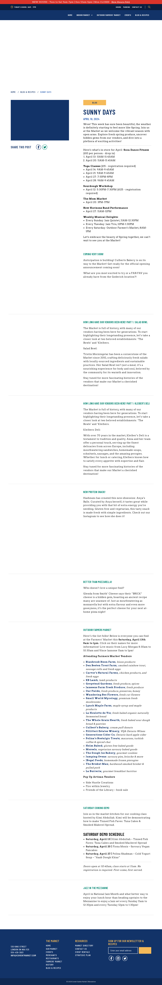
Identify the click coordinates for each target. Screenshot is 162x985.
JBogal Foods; (94, 760)
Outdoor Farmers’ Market (109, 15)
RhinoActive (92, 981)
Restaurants (52, 958)
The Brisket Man (97, 764)
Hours (118, 7)
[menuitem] (118, 7)
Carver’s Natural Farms (102, 672)
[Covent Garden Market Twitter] (44, 149)
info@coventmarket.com (23, 955)
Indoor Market (83, 15)
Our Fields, (93, 691)
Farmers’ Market (54, 961)
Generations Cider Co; (100, 734)
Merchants (51, 955)
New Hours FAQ (121, 2)
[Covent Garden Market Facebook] (38, 149)
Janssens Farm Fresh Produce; (106, 687)
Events (128, 15)
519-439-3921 (17, 952)
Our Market (51, 948)
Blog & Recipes (142, 15)
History (50, 964)
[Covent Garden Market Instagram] (118, 960)
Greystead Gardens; (99, 683)
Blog (94, 102)
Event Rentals (82, 952)
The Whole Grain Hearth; (103, 720)
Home (70, 15)
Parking (126, 7)
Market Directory (84, 945)
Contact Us (137, 7)
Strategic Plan (83, 955)
